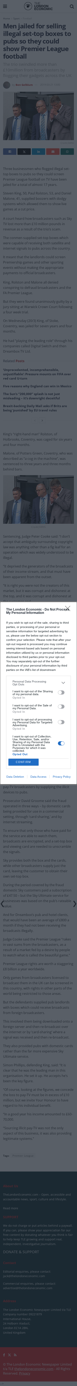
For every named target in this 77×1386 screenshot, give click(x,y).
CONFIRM (23, 762)
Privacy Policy (62, 776)
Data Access (38, 776)
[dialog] (38, 693)
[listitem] (38, 683)
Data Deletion (15, 776)
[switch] (61, 692)
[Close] (69, 610)
